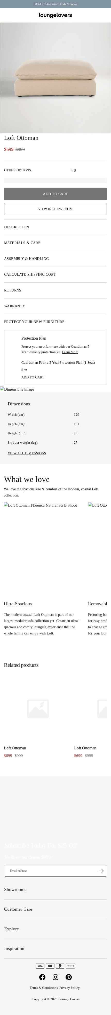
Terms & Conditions (44, 988)
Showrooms (92, 15)
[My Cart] (104, 15)
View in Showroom (55, 209)
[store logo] (55, 16)
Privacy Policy (69, 988)
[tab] (55, 227)
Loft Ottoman (15, 748)
